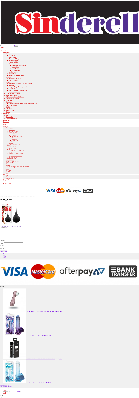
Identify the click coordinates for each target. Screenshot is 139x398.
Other (8, 112)
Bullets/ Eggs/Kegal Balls (16, 75)
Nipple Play (12, 73)
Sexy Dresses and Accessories (18, 90)
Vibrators (12, 55)
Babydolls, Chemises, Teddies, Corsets (20, 83)
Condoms (9, 100)
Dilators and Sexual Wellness (15, 97)
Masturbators (16, 67)
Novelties (9, 102)
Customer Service (11, 118)
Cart (4, 393)
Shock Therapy (13, 80)
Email (2, 245)
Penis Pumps (16, 68)
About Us (6, 113)
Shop (7, 115)
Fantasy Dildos (13, 62)
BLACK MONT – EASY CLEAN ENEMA (18, 196)
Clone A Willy (13, 105)
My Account (6, 120)
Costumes (12, 88)
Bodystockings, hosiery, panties (18, 87)
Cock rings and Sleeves (19, 65)
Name (2, 243)
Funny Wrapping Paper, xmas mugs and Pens (23, 103)
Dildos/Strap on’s (14, 60)
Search (15, 45)
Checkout (6, 122)
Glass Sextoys (13, 57)
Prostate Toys (16, 70)
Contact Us (9, 117)
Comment (2, 240)
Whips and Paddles (15, 78)
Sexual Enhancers (11, 95)
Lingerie (8, 82)
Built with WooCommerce (6, 386)
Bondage (8, 77)
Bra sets (11, 85)
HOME (5, 50)
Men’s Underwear (14, 92)
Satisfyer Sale (10, 110)
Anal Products (13, 72)
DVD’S (8, 107)
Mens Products (13, 63)
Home (1, 196)
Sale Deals (9, 108)
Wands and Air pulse (15, 58)
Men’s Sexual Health (12, 98)
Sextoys (8, 54)
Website (2, 248)
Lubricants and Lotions (13, 93)
